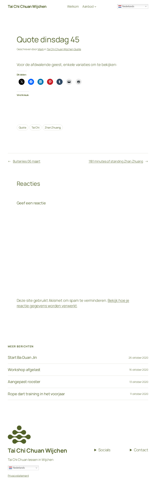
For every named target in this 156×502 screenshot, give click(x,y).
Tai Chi (35, 127)
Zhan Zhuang (53, 127)
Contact (141, 449)
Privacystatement (18, 475)
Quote (22, 127)
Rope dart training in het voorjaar (36, 394)
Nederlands (18, 467)
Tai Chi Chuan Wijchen (37, 450)
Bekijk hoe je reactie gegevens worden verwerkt (73, 303)
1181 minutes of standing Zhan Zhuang (116, 161)
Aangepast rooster (24, 382)
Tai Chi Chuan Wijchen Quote (64, 49)
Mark (41, 49)
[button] (147, 5)
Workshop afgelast (24, 370)
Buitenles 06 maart (26, 161)
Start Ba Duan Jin (22, 357)
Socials (104, 449)
